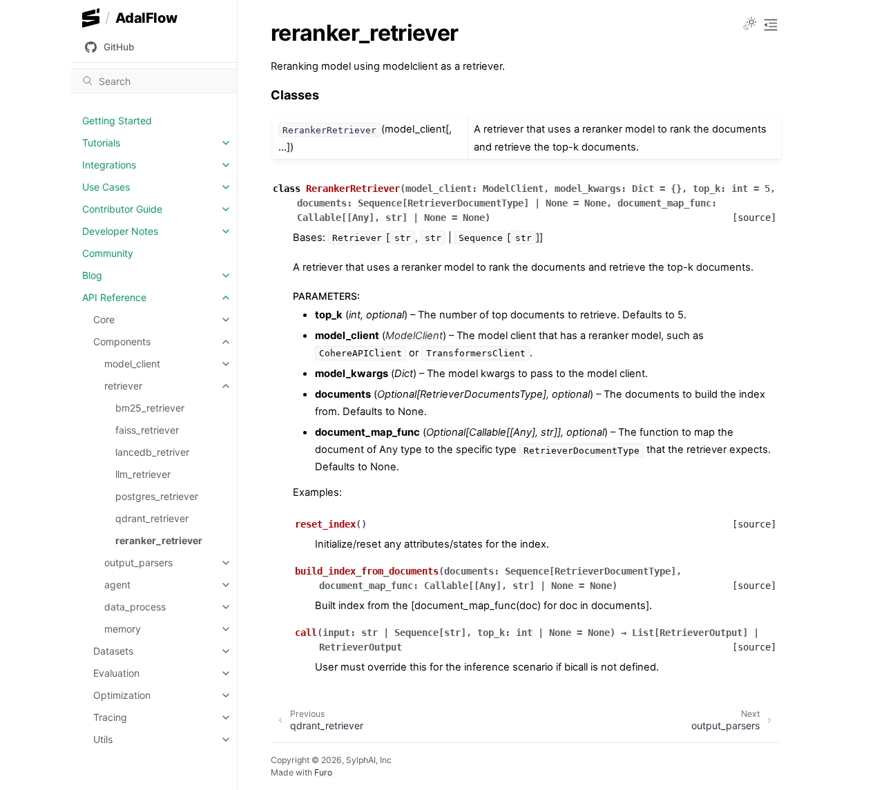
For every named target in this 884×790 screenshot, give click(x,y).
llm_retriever (143, 474)
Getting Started (117, 120)
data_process (135, 607)
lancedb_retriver (152, 452)
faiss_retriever (147, 430)
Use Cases (106, 187)
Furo (323, 772)
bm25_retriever (149, 408)
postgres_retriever (156, 496)
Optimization (122, 695)
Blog (92, 275)
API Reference (114, 297)
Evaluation (116, 673)
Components (122, 341)
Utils (103, 739)
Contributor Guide (122, 209)
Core (104, 319)
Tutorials (101, 142)
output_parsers (138, 562)
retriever (123, 386)
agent (117, 584)
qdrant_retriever (152, 518)
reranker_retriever (158, 540)
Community (107, 253)
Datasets (113, 651)
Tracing (110, 717)
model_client (132, 363)
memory (122, 629)
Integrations (109, 165)
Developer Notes (120, 231)
